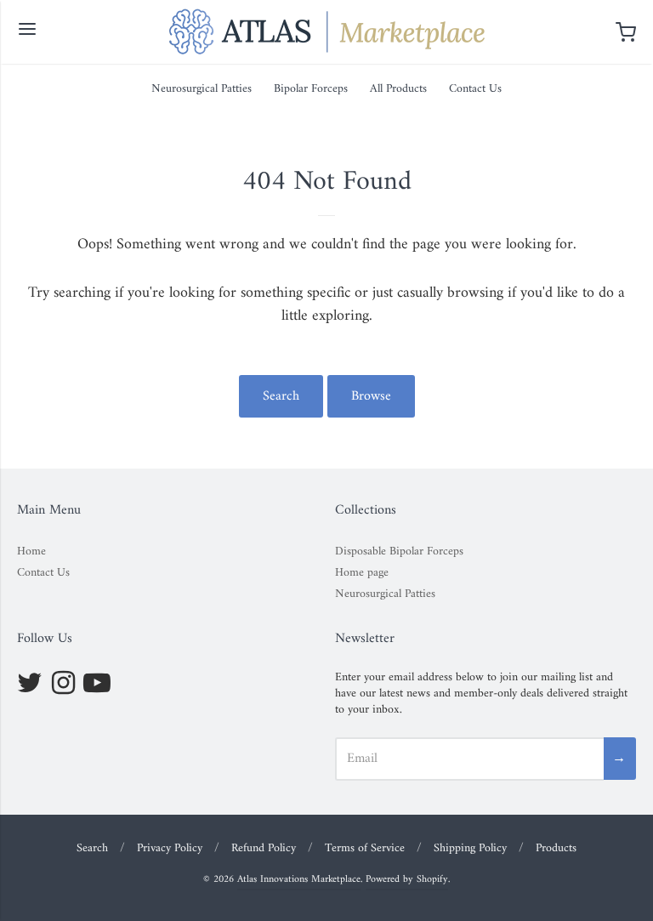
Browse (371, 396)
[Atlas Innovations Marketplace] (326, 32)
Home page (362, 572)
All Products (398, 88)
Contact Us (475, 88)
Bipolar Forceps (311, 88)
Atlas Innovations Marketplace (299, 880)
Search (281, 396)
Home (31, 551)
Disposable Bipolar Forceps (399, 551)
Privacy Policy (169, 848)
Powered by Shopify (407, 880)
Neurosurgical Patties (201, 88)
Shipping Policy (470, 848)
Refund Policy (263, 848)
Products (556, 848)
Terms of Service (365, 848)
